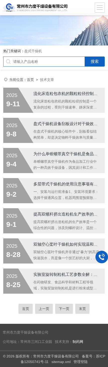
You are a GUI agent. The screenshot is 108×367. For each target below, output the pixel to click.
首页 (30, 80)
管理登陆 (81, 362)
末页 (82, 309)
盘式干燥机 (33, 51)
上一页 (44, 309)
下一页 (64, 309)
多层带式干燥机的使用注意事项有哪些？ (69, 184)
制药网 (78, 342)
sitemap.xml (61, 362)
